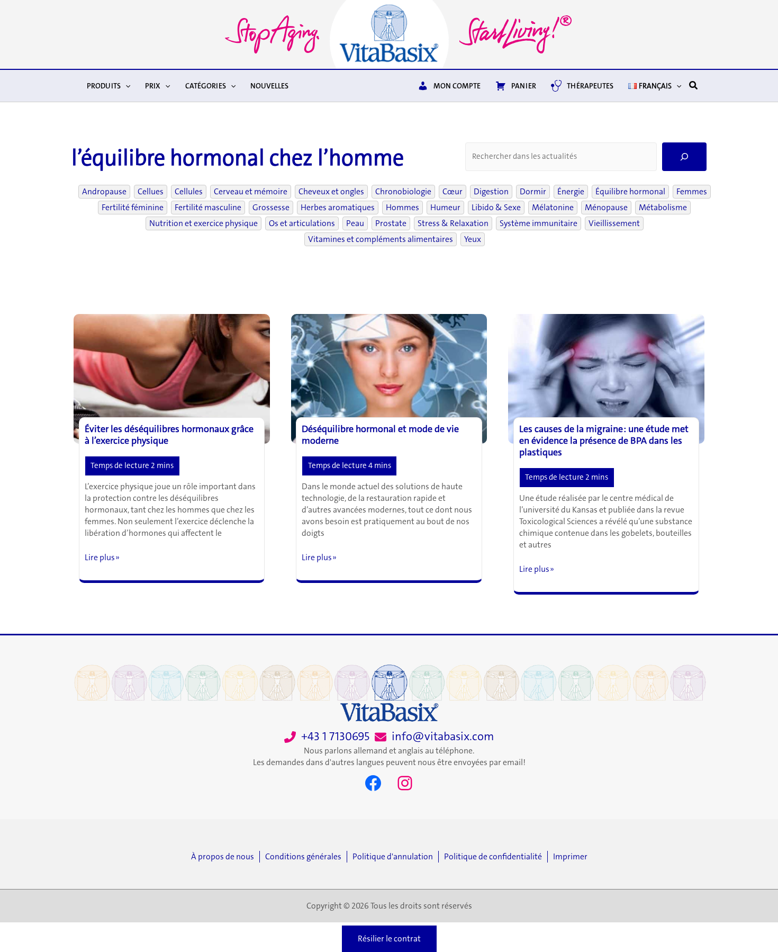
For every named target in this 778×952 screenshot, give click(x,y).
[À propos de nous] (225, 857)
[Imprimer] (570, 857)
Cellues (151, 191)
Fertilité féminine (133, 207)
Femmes (691, 191)
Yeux (472, 239)
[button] (125, 86)
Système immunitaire (538, 223)
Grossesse (271, 207)
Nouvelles (269, 86)
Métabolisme (663, 207)
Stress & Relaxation (453, 223)
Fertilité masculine (208, 207)
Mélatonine (553, 207)
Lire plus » (102, 557)
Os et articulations (302, 223)
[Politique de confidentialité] (495, 857)
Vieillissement (614, 223)
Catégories (205, 86)
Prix (152, 86)
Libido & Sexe (496, 207)
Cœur (452, 191)
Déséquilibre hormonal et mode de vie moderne (380, 435)
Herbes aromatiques (338, 207)
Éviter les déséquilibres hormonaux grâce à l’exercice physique (169, 435)
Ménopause (606, 207)
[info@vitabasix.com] (434, 737)
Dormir (533, 191)
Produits (104, 86)
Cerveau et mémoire (250, 191)
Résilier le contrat (389, 938)
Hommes (402, 207)
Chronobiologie (403, 191)
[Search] (684, 156)
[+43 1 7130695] (326, 737)
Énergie (570, 191)
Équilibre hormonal (630, 191)
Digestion (491, 191)
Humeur (445, 207)
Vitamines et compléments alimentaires (380, 239)
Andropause (104, 191)
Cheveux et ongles (331, 191)
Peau (355, 223)
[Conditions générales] (306, 857)
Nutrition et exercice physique (203, 223)
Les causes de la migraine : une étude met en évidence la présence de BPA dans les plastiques (604, 441)
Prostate (390, 223)
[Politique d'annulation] (395, 857)
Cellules (189, 191)
